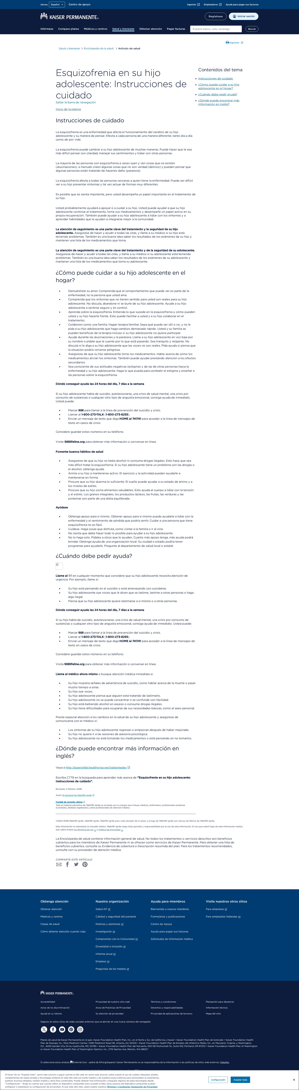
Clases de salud (49, 924)
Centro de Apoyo (161, 924)
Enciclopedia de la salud (99, 48)
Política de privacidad (109, 829)
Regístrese (216, 16)
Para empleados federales (221, 916)
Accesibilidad (47, 1002)
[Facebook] (53, 1029)
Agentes (191, 4)
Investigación (104, 931)
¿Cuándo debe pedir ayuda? (217, 94)
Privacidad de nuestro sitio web (113, 1002)
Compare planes (68, 28)
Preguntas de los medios (111, 968)
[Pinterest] (71, 1029)
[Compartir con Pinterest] (85, 864)
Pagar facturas (176, 28)
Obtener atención (150, 28)
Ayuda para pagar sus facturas (242, 4)
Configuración (218, 1080)
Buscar (252, 29)
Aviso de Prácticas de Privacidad (113, 1007)
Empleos (101, 961)
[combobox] (216, 29)
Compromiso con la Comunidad (115, 939)
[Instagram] (80, 1029)
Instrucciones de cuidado (215, 78)
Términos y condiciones (163, 1002)
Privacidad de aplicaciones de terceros (171, 1013)
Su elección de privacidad (109, 1013)
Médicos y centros (95, 28)
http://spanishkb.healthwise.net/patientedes (96, 767)
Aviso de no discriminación (55, 1007)
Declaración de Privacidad (144, 1087)
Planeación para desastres (220, 1002)
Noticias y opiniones (108, 924)
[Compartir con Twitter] (76, 864)
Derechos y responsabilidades (167, 1007)
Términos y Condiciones (118, 1087)
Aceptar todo (240, 1080)
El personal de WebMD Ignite (77, 795)
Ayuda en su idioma (51, 1013)
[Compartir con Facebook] (67, 864)
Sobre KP (101, 909)
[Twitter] (43, 1029)
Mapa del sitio (213, 1013)
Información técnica (217, 1007)
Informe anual (104, 953)
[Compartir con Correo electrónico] (59, 864)
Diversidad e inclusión (109, 946)
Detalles (224, 1062)
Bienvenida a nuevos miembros (170, 909)
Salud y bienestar (123, 28)
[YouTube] (62, 1029)
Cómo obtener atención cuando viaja (62, 931)
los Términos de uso (83, 829)
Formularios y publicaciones (168, 916)
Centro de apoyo (79, 4)
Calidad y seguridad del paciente (116, 916)
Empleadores (211, 4)
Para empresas (215, 909)
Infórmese (46, 28)
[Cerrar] (294, 1079)
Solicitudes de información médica (172, 939)
